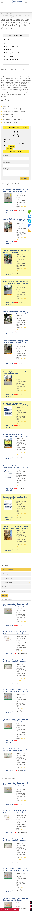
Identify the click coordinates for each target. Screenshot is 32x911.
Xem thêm (15, 558)
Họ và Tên (6, 155)
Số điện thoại (6, 162)
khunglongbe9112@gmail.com (21, 143)
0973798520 (25, 142)
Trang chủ (3, 13)
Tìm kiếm (4, 595)
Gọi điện (11, 146)
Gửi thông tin (25, 178)
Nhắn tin (9, 148)
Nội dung (6, 169)
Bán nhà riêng (10, 13)
